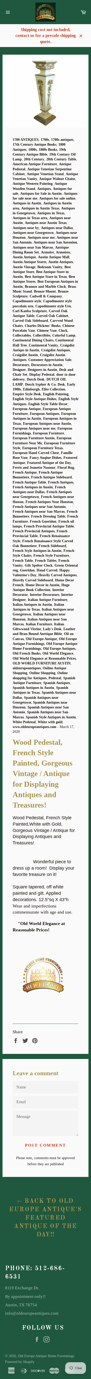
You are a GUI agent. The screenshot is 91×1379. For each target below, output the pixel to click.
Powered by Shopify (19, 1362)
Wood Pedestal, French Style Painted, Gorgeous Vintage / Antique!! (42, 856)
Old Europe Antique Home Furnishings (46, 1356)
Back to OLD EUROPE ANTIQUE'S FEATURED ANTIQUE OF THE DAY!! (45, 1218)
